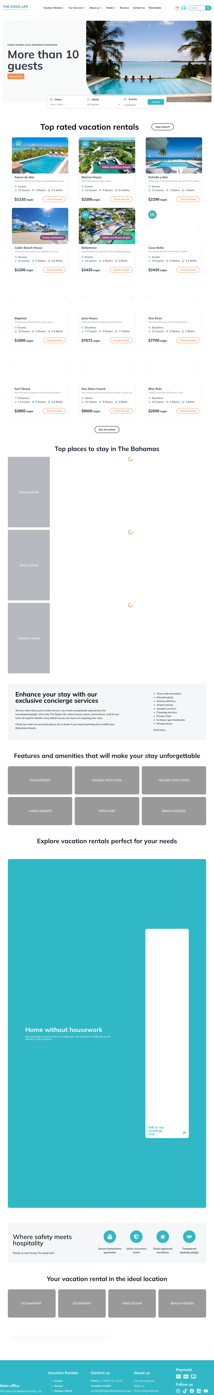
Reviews (124, 7)
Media (109, 7)
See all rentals (107, 429)
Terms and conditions (146, 1390)
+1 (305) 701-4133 (111, 1380)
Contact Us (139, 7)
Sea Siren (155, 318)
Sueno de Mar (24, 177)
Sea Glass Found (93, 389)
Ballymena (89, 248)
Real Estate (155, 7)
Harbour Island (63, 1390)
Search (156, 101)
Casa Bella (156, 248)
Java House (89, 318)
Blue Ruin (155, 389)
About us (94, 7)
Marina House (91, 177)
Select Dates (56, 104)
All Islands (93, 104)
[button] (15, 156)
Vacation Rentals (52, 7)
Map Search (163, 126)
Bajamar (21, 318)
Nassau (58, 1385)
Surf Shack (22, 389)
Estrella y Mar (158, 177)
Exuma (58, 1380)
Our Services (76, 7)
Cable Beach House (29, 248)
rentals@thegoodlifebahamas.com (111, 1390)
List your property (144, 1380)
